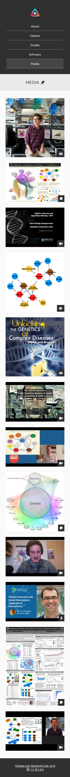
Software (35, 54)
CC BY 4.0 (36, 769)
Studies (35, 45)
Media (35, 63)
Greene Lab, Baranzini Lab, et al (35, 765)
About (35, 26)
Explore (35, 35)
